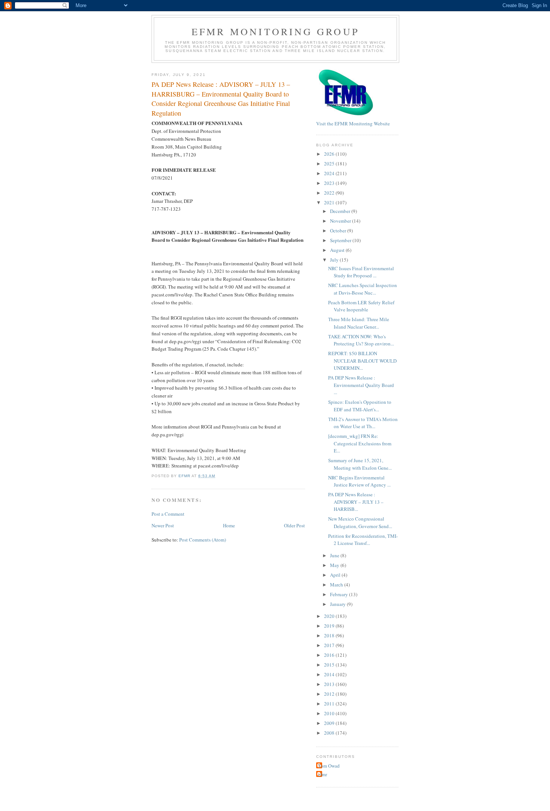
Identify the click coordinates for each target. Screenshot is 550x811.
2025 (330, 163)
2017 (330, 645)
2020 (330, 616)
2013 (330, 684)
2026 (330, 153)
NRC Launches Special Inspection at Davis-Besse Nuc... (362, 289)
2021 (330, 202)
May (335, 565)
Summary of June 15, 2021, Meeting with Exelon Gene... (360, 464)
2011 (330, 703)
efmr (322, 774)
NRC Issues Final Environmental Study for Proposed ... (361, 272)
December (340, 211)
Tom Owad (329, 765)
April (336, 574)
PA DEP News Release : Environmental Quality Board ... (361, 385)
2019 (330, 625)
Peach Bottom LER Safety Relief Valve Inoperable (361, 306)
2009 (330, 723)
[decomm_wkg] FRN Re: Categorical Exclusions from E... (359, 443)
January (338, 604)
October (338, 230)
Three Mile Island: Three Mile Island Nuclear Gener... (358, 323)
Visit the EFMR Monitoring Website (353, 123)
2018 (330, 635)
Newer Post (163, 525)
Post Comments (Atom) (202, 539)
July (335, 259)
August (338, 250)
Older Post (294, 525)
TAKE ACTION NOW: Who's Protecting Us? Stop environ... (361, 340)
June (335, 555)
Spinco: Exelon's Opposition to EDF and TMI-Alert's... (359, 406)
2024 (330, 173)
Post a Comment (168, 513)
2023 (330, 183)
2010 (330, 713)
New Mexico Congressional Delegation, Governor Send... (360, 522)
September (341, 240)
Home (229, 525)
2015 (330, 664)
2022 (330, 192)
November (341, 220)
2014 (330, 674)
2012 (330, 693)
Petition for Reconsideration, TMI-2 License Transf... (363, 540)
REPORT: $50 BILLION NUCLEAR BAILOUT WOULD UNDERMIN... (362, 360)
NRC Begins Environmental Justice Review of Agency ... (359, 481)
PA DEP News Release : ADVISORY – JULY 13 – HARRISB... (356, 501)
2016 (330, 655)
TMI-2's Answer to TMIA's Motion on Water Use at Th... (363, 423)
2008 (330, 732)
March (337, 584)
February (339, 594)
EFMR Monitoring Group (275, 31)
